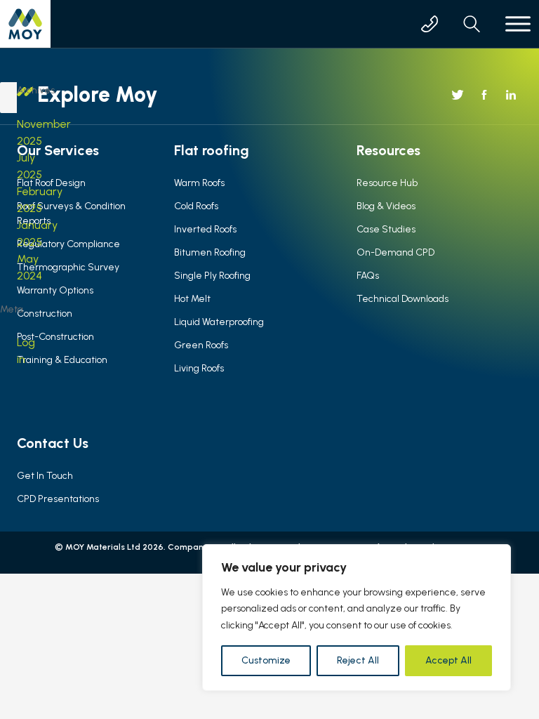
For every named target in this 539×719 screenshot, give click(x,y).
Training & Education (62, 360)
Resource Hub (387, 183)
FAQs (368, 276)
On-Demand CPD (395, 252)
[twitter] (457, 94)
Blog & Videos (386, 206)
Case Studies (386, 229)
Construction (44, 313)
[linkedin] (511, 94)
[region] (356, 617)
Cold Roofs (196, 206)
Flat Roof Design (51, 183)
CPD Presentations (58, 499)
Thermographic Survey (68, 267)
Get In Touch (45, 476)
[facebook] (484, 94)
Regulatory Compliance (68, 244)
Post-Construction (55, 337)
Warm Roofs (199, 183)
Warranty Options (55, 290)
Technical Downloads (402, 299)
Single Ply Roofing (212, 276)
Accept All (448, 660)
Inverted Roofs (205, 229)
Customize (266, 660)
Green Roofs (201, 345)
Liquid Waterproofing (219, 322)
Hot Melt (192, 299)
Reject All (358, 660)
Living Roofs (199, 368)
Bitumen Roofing (210, 252)
